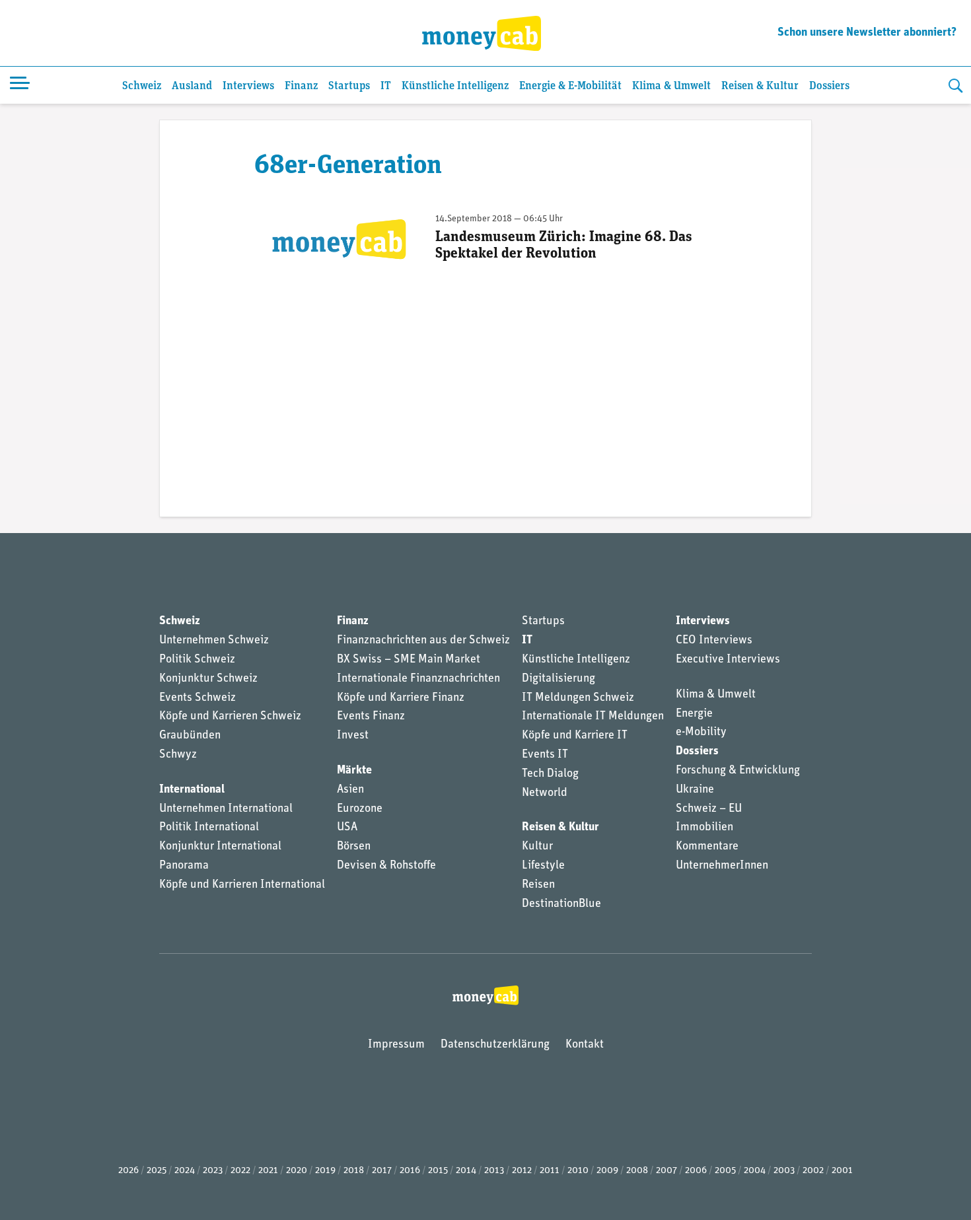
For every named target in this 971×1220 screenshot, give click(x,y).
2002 (813, 1171)
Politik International (209, 828)
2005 (725, 1171)
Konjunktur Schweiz (208, 679)
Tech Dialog (550, 774)
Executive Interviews (728, 660)
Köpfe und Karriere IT (575, 736)
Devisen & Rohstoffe (386, 866)
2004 (755, 1171)
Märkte (354, 771)
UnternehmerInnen (722, 866)
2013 (494, 1171)
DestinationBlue (561, 904)
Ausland (192, 86)
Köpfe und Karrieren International (242, 885)
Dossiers (829, 86)
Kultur (537, 847)
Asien (350, 790)
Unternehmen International (226, 809)
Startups (349, 86)
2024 (184, 1171)
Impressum (396, 1045)
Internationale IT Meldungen (593, 717)
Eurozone (359, 809)
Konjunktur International (220, 847)
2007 (666, 1171)
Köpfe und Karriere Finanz (400, 698)
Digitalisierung (558, 679)
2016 (410, 1171)
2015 (438, 1171)
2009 (607, 1171)
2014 (466, 1171)
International (192, 790)
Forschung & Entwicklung (738, 771)
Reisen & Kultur (760, 86)
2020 (296, 1171)
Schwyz (178, 755)
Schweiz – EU (709, 809)
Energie (694, 714)
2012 (522, 1171)
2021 (268, 1171)
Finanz (301, 86)
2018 (353, 1171)
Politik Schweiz (197, 660)
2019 (325, 1171)
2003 (784, 1171)
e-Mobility (701, 732)
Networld (544, 793)
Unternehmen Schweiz (214, 641)
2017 (382, 1171)
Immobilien (704, 828)
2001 (842, 1171)
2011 (549, 1171)
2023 (213, 1171)
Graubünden (190, 736)
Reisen (538, 885)
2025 (156, 1171)
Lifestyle (543, 866)
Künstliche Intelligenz (455, 86)
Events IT (545, 755)
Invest (353, 736)
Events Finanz (371, 717)
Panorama (184, 866)
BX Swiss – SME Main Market (408, 660)
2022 (240, 1171)
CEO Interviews (714, 641)
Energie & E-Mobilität (570, 86)
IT (385, 86)
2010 (578, 1171)
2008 (637, 1171)
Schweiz (141, 86)
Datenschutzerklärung (495, 1045)
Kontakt (584, 1045)
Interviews (248, 86)
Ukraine (695, 790)
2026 (128, 1171)
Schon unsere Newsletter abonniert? (866, 33)
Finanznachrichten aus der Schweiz (423, 641)
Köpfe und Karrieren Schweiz (230, 717)
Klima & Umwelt (671, 86)
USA (347, 828)
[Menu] (20, 85)
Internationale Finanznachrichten (418, 679)
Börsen (354, 847)
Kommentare (707, 847)
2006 (696, 1171)
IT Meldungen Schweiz (578, 698)
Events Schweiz (197, 698)
